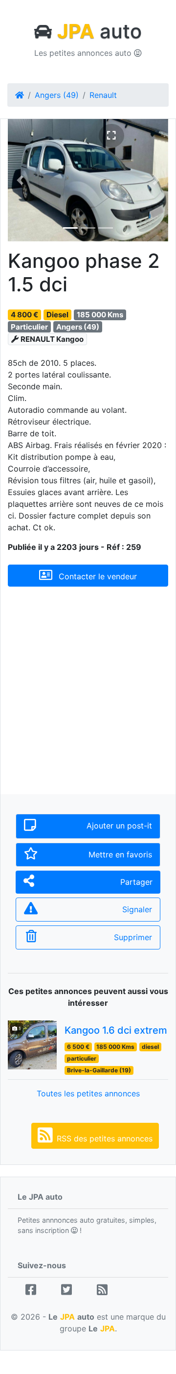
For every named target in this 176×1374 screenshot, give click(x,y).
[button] (20, 180)
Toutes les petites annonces (88, 1093)
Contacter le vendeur (96, 576)
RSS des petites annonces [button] (105, 1138)
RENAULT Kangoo (52, 339)
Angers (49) (57, 95)
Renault (103, 95)
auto (99, 31)
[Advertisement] (88, 698)
